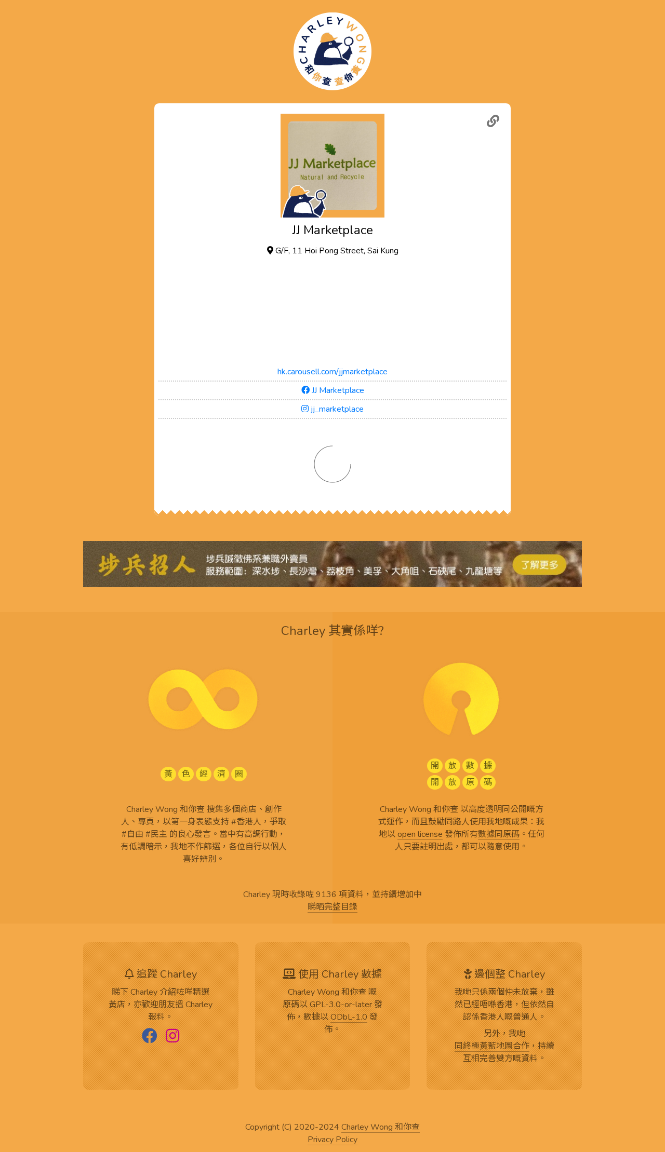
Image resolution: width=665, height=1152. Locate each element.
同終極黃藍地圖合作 (492, 1046)
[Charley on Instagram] (172, 1036)
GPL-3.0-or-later (341, 1005)
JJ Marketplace (337, 390)
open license (420, 835)
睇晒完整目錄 (332, 907)
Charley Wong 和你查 (380, 1127)
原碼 (291, 1005)
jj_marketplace (336, 409)
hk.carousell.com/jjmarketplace (332, 371)
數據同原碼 (499, 835)
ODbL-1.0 (348, 1017)
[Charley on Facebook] (149, 1036)
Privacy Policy (332, 1140)
